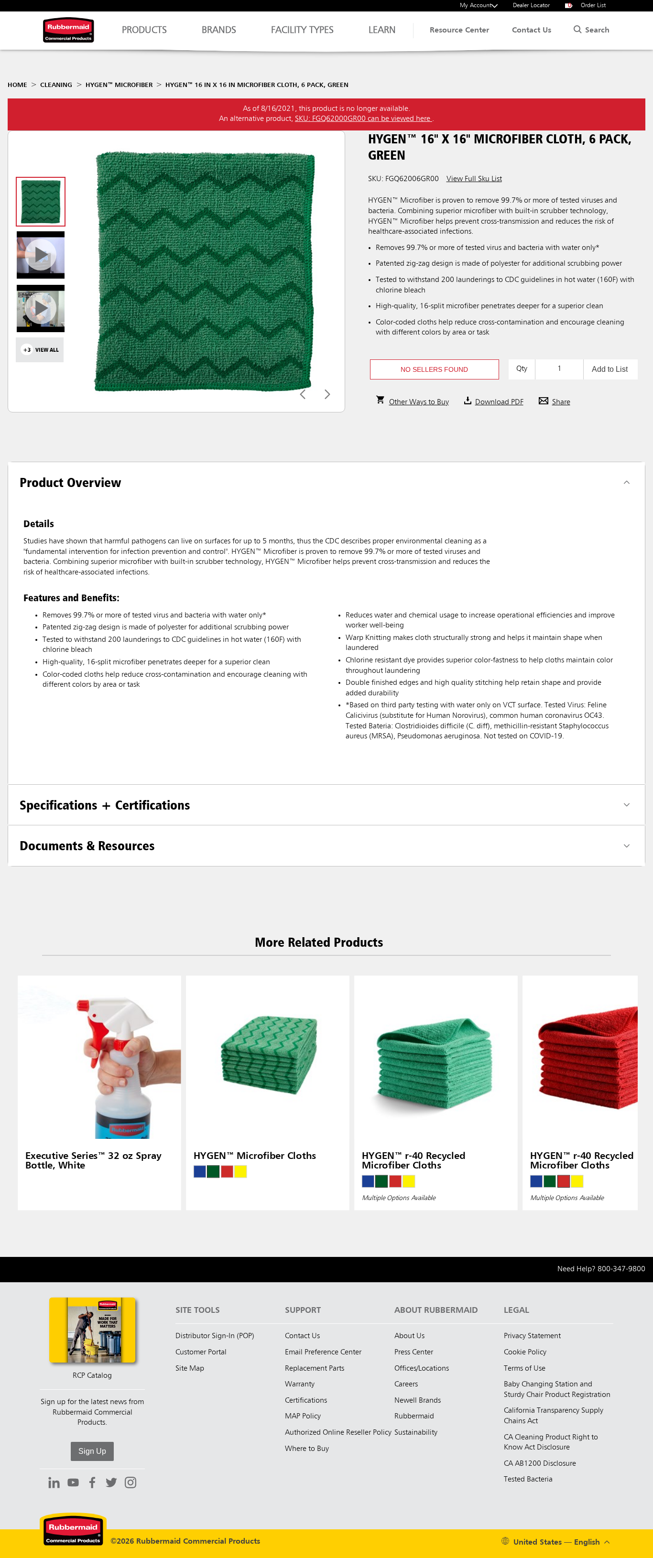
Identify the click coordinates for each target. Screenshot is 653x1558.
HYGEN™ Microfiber (119, 85)
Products (144, 30)
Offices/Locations (421, 1369)
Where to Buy (307, 1449)
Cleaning (56, 85)
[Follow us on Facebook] (92, 1484)
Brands (219, 30)
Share (561, 402)
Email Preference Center (323, 1352)
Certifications (306, 1401)
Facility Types (302, 30)
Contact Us (531, 30)
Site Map (189, 1369)
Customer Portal (201, 1352)
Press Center (413, 1352)
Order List (587, 5)
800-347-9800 (621, 1269)
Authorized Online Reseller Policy (338, 1433)
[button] (434, 369)
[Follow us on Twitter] (111, 1484)
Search (596, 30)
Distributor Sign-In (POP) (214, 1336)
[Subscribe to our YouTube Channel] (73, 1484)
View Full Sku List (474, 179)
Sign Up (92, 1451)
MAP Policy (303, 1416)
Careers (406, 1384)
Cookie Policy (525, 1352)
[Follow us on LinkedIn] (54, 1484)
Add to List (610, 369)
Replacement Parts (314, 1369)
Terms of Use (524, 1369)
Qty (521, 369)
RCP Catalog (92, 1376)
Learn (382, 30)
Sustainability (415, 1433)
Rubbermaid (414, 1416)
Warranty (300, 1384)
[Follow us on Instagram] (130, 1484)
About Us (409, 1336)
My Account (475, 5)
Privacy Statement (532, 1336)
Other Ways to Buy (419, 402)
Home (17, 85)
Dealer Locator (531, 5)
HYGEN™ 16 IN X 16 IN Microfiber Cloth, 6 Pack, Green (256, 85)
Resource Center (459, 30)
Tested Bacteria (528, 1479)
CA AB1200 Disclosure (540, 1464)
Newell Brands (417, 1401)
